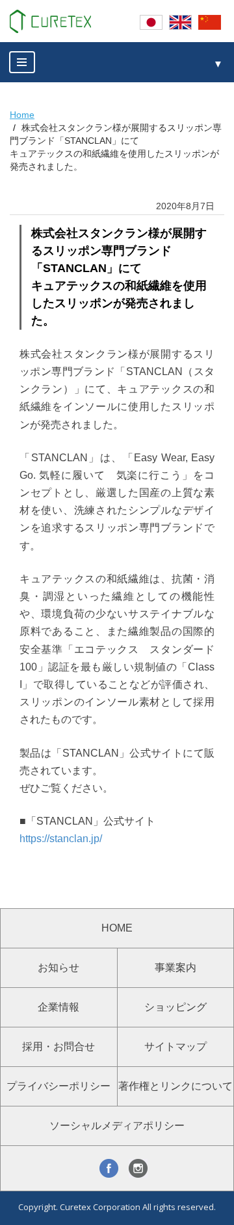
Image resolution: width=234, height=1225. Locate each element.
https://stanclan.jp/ (61, 838)
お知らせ (58, 967)
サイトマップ (175, 1046)
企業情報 (58, 1007)
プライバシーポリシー (58, 1086)
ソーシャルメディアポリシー (117, 1125)
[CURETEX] (50, 21)
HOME (117, 927)
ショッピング (175, 1007)
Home (22, 114)
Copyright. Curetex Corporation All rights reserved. (117, 1207)
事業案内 (175, 967)
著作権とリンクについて (175, 1086)
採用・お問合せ (58, 1046)
